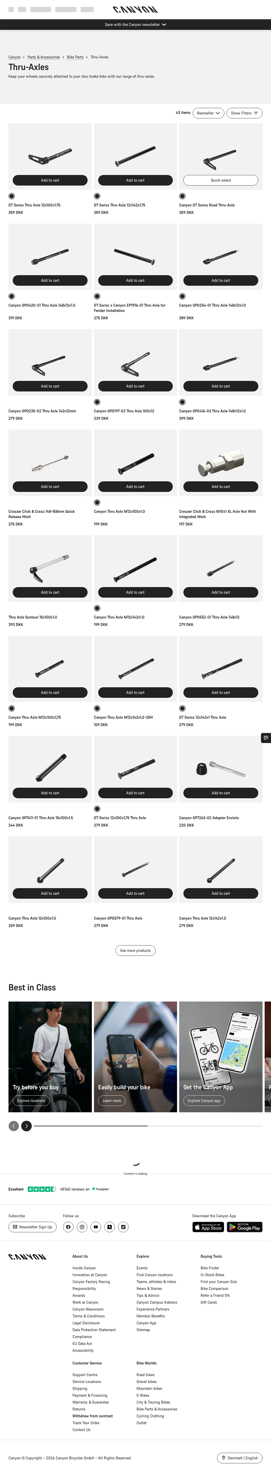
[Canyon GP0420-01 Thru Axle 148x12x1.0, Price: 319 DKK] (50, 257)
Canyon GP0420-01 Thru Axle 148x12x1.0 (41, 305)
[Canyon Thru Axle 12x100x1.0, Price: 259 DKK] (50, 869)
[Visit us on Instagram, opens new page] (82, 1227)
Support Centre (85, 1374)
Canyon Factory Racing (91, 1281)
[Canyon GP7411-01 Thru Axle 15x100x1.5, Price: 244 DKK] (50, 769)
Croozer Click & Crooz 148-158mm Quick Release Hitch (41, 514)
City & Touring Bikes (153, 1402)
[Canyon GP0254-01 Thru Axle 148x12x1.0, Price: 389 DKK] (221, 257)
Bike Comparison (214, 1288)
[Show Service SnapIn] (266, 738)
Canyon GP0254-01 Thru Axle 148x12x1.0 (212, 305)
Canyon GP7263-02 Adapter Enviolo (209, 817)
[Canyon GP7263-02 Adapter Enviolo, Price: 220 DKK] (221, 769)
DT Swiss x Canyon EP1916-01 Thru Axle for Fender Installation (129, 308)
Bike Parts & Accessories (157, 1409)
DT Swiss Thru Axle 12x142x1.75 (119, 204)
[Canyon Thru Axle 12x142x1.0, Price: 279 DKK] (221, 869)
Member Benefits (151, 1315)
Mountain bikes (149, 1388)
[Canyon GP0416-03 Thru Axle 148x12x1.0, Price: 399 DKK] (221, 362)
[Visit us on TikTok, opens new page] (123, 1227)
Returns (79, 1409)
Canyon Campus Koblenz (157, 1302)
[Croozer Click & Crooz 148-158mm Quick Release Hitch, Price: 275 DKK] (50, 463)
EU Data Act (82, 1343)
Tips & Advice (148, 1295)
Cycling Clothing (150, 1415)
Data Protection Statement (94, 1329)
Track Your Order (86, 1422)
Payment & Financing (90, 1395)
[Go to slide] (206, 1126)
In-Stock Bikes (212, 1274)
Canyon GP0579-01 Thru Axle (118, 918)
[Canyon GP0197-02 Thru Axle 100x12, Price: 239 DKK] (135, 362)
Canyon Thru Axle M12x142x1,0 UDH (123, 717)
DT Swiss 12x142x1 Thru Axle (202, 717)
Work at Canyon (85, 1302)
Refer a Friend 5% (215, 1295)
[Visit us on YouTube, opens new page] (96, 1227)
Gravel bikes (147, 1381)
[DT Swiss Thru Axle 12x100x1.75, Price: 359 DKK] (50, 156)
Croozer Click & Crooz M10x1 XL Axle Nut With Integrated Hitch (217, 514)
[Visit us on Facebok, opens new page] (68, 1227)
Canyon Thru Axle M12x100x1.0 (119, 511)
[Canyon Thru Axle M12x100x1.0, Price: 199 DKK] (135, 463)
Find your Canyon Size (219, 1281)
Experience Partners (153, 1309)
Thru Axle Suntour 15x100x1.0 (32, 617)
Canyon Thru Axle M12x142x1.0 (119, 617)
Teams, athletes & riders (156, 1281)
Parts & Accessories (44, 56)
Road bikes (146, 1374)
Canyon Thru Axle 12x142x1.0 (202, 918)
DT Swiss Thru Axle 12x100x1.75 (34, 204)
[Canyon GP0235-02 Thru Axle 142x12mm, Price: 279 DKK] (50, 362)
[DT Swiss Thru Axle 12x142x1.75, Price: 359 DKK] (135, 156)
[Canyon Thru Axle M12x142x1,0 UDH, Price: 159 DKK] (135, 669)
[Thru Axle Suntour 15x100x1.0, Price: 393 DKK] (50, 568)
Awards (79, 1295)
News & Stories (149, 1288)
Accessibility (83, 1350)
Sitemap (143, 1329)
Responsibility (84, 1288)
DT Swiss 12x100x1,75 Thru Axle (120, 817)
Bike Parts (75, 56)
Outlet (142, 1422)
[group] (135, 1067)
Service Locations (87, 1381)
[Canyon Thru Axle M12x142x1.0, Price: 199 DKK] (135, 568)
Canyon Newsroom (88, 1309)
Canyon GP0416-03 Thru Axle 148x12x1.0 (212, 410)
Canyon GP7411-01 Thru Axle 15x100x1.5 (40, 817)
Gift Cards (209, 1302)
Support (87, 9)
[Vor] (26, 1126)
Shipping (80, 1388)
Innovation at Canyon (90, 1274)
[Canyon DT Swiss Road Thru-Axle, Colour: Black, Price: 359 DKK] (221, 156)
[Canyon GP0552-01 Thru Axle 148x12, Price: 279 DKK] (221, 568)
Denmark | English (242, 1457)
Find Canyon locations (155, 1274)
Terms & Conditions (89, 1315)
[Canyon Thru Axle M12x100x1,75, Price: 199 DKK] (50, 669)
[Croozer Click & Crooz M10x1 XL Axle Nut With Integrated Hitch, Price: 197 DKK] (221, 463)
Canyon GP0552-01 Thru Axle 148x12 (209, 617)
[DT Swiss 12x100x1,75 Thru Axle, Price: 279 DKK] (135, 769)
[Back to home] (135, 9)
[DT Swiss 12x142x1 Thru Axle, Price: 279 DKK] (221, 669)
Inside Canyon (84, 1267)
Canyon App (146, 1322)
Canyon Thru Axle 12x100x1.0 (32, 918)
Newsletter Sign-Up (35, 1226)
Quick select (221, 180)
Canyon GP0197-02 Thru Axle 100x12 (124, 410)
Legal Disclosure (86, 1322)
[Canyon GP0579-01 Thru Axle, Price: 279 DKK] (135, 869)
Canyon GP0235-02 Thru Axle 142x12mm (42, 410)
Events (142, 1267)
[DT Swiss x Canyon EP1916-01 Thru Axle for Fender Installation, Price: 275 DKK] (135, 257)
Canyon (14, 56)
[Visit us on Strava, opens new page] (109, 1227)
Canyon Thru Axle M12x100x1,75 (34, 717)
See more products (135, 950)
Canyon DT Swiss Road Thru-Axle (206, 204)
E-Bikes (143, 1395)
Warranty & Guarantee (91, 1402)
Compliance (82, 1336)
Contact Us (82, 1429)
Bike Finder (210, 1267)
